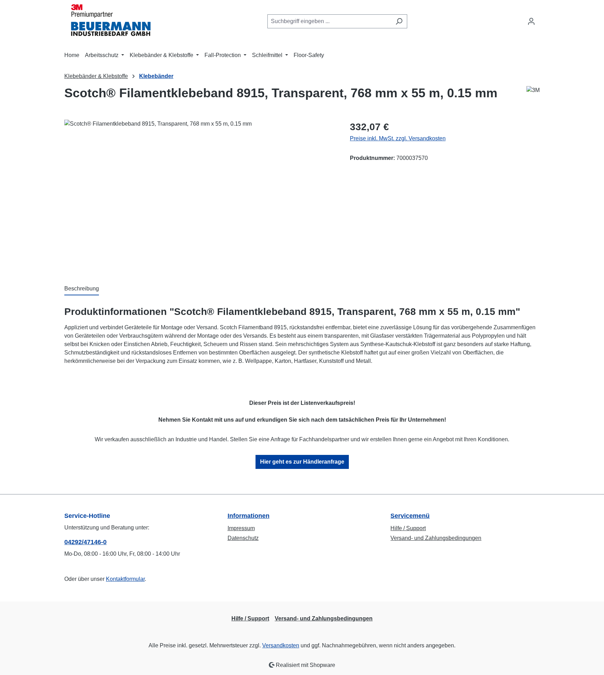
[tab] (81, 289)
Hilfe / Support (408, 528)
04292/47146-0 (85, 542)
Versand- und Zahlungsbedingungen (435, 538)
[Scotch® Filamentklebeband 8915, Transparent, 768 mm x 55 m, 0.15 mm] (200, 195)
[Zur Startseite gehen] (108, 20)
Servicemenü (410, 515)
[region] (200, 195)
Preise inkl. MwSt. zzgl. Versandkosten (398, 138)
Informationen (248, 515)
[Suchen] (399, 21)
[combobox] (329, 21)
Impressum (241, 528)
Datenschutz (243, 538)
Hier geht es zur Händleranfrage (302, 462)
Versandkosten (280, 645)
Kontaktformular (125, 579)
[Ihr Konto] (531, 21)
